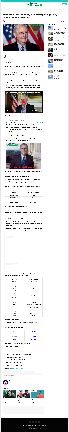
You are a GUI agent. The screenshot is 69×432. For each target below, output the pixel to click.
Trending (37, 7)
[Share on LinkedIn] (63, 21)
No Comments (25, 21)
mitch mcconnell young (38, 373)
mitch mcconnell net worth (30, 372)
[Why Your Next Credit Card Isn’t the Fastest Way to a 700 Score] (50, 39)
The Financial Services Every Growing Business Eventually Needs (59, 44)
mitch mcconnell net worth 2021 (9, 373)
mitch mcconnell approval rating (9, 372)
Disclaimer (14, 0)
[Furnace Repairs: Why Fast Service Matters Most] (50, 61)
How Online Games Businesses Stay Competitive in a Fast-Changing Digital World (59, 49)
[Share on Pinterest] (61, 21)
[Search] (66, 1)
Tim (6, 21)
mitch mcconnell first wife (20, 372)
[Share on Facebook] (58, 21)
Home (15, 7)
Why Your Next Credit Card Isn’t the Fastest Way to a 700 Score (59, 38)
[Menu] (3, 4)
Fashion (53, 7)
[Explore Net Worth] (34, 4)
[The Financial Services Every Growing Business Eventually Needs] (50, 44)
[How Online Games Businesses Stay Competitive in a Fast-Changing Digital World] (50, 50)
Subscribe (64, 4)
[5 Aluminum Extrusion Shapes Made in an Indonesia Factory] (50, 33)
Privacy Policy (9, 0)
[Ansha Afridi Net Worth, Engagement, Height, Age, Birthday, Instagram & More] (9, 394)
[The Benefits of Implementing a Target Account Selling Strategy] (50, 28)
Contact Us (19, 0)
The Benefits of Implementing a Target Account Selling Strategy (60, 27)
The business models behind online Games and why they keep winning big (60, 55)
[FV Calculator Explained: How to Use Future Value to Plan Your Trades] (50, 66)
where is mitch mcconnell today (9, 375)
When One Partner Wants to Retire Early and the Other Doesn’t (59, 71)
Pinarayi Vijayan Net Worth (17, 368)
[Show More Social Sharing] (65, 21)
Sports (42, 7)
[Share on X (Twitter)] (59, 21)
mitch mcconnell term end (20, 373)
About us (4, 0)
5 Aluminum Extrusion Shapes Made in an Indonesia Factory (59, 33)
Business (48, 7)
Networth (19, 7)
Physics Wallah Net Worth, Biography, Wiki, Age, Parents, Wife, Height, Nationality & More (37, 400)
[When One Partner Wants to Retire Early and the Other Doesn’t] (50, 71)
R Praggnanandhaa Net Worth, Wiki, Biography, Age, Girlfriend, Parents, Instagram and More (23, 400)
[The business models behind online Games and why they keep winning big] (50, 55)
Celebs (24, 7)
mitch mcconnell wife (29, 373)
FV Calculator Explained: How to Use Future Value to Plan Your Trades (59, 65)
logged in (10, 410)
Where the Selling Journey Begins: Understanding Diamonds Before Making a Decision (59, 76)
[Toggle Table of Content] (15, 116)
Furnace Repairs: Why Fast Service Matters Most (58, 60)
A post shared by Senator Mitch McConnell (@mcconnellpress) (19, 269)
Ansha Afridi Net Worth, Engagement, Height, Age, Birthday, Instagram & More (9, 400)
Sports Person (30, 7)
